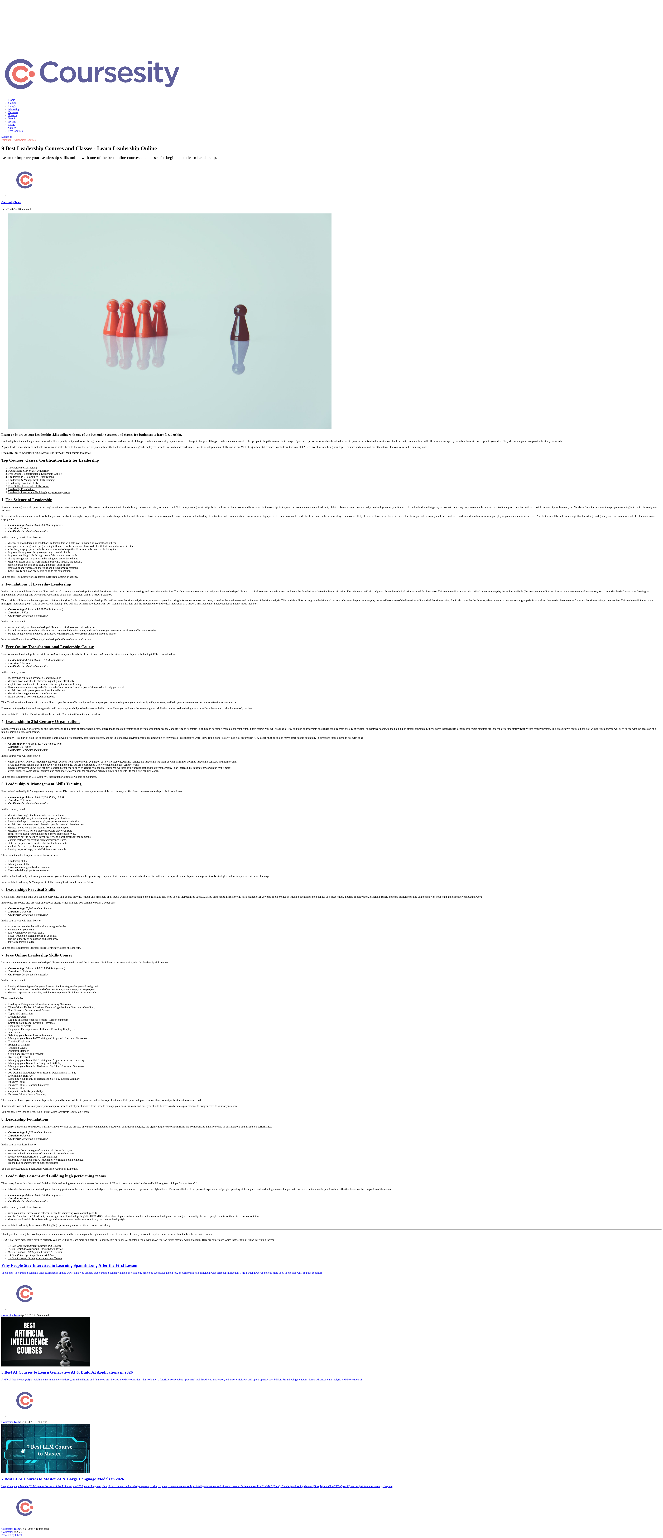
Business (13, 112)
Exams (12, 121)
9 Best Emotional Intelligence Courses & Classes (35, 1252)
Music (11, 124)
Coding (12, 102)
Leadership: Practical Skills (23, 483)
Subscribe (6, 136)
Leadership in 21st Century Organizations (31, 476)
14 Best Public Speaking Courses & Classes (32, 1255)
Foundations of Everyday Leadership (28, 470)
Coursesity (7, 1531)
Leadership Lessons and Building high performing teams (39, 492)
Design (12, 106)
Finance (12, 115)
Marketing (14, 109)
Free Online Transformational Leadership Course (35, 473)
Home (11, 99)
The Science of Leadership (22, 467)
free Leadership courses (199, 1234)
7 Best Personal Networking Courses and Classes (35, 1248)
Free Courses (15, 130)
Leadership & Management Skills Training (31, 480)
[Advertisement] (331, 26)
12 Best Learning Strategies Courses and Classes (35, 1258)
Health (12, 118)
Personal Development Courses (18, 139)
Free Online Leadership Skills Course (28, 486)
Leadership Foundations (21, 489)
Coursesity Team (11, 202)
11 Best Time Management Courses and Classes (34, 1245)
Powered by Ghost (11, 1535)
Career (12, 127)
